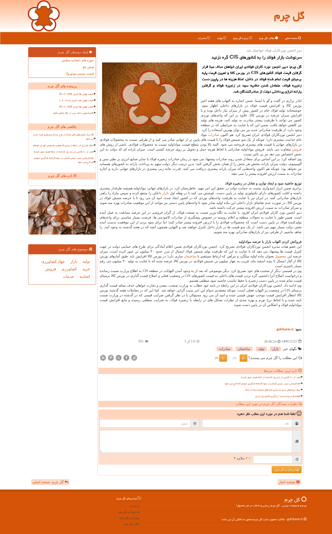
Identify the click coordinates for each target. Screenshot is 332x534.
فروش (297, 149)
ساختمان (190, 256)
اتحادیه (84, 276)
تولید (220, 38)
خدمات (68, 276)
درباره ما (135, 505)
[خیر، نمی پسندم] (223, 358)
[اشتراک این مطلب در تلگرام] (134, 357)
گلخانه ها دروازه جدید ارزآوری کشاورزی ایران (278, 396)
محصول (280, 256)
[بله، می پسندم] (243, 358)
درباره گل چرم (241, 38)
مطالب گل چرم (267, 38)
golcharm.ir (285, 329)
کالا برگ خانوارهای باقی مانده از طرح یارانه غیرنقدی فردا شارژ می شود (63, 136)
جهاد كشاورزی (53, 261)
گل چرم (289, 16)
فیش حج (88, 67)
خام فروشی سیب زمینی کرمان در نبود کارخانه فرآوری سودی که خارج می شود (263, 383)
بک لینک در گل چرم (129, 512)
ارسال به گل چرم (285, 469)
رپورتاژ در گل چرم (130, 517)
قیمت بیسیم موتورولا (80, 73)
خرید (86, 269)
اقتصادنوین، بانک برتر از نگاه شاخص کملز (73, 113)
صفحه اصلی (291, 38)
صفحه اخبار (287, 482)
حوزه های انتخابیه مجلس (77, 60)
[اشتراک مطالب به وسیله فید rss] (103, 357)
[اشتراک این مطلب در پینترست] (110, 357)
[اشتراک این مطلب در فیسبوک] (126, 357)
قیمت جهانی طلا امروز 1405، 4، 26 (76, 106)
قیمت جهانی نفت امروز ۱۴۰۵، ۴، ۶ (76, 100)
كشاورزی (69, 269)
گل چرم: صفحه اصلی (48, 482)
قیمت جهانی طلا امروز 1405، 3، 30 (76, 94)
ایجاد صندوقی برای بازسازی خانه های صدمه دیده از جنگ (273, 389)
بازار (165, 193)
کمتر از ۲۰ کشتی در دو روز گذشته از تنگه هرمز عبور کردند (271, 377)
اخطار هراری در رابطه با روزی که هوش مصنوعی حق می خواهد (63, 145)
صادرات (202, 38)
